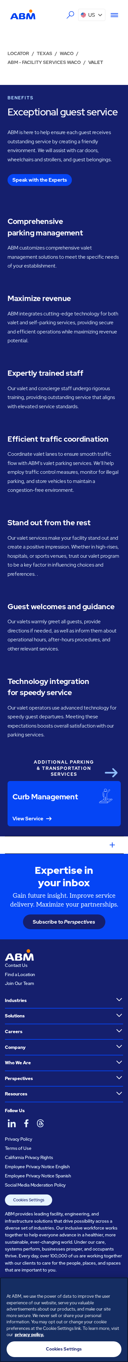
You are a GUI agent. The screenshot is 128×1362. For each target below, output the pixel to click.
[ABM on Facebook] (25, 1123)
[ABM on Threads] (40, 1123)
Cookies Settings (28, 1200)
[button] (92, 15)
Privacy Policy (18, 1139)
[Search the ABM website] (70, 15)
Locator (18, 53)
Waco (67, 53)
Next (111, 773)
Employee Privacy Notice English (37, 1167)
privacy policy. (29, 1334)
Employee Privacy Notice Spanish (38, 1176)
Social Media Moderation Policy (35, 1185)
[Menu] (111, 15)
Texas (44, 53)
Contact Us (16, 965)
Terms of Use (18, 1148)
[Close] (120, 1286)
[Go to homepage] (23, 15)
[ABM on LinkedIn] (11, 1123)
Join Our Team (19, 983)
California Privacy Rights (29, 1157)
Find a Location (20, 974)
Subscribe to (64, 921)
